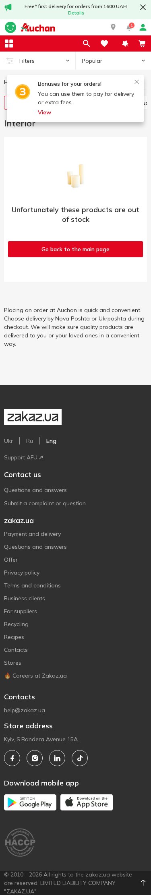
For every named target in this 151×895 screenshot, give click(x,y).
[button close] (143, 7)
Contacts (16, 649)
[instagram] (35, 758)
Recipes (14, 637)
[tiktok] (80, 758)
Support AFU (20, 457)
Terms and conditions (32, 585)
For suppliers (20, 611)
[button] (113, 27)
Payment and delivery (32, 533)
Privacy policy (21, 572)
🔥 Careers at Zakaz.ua (35, 675)
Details (76, 13)
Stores (12, 662)
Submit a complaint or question (45, 503)
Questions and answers (35, 490)
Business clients (24, 598)
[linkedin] (57, 758)
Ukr (8, 440)
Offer (11, 559)
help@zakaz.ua (24, 710)
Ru (29, 440)
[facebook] (12, 758)
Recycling (16, 624)
